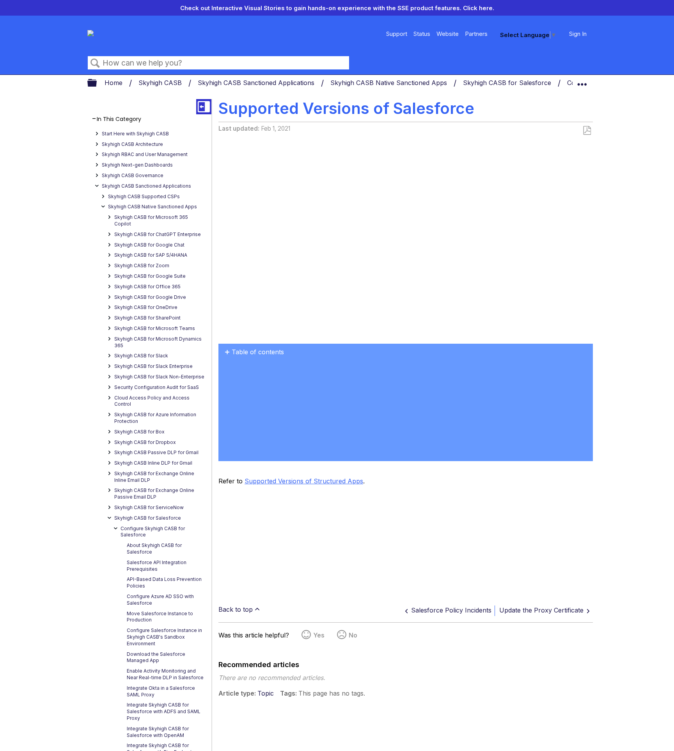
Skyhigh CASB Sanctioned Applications (257, 83)
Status (421, 33)
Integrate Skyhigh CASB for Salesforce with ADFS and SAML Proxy (163, 711)
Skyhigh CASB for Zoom (141, 265)
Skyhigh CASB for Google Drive (150, 297)
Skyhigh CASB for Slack (141, 356)
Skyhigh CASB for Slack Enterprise (153, 366)
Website (447, 33)
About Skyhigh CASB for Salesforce (154, 548)
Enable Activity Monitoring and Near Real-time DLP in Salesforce (165, 674)
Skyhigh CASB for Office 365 (147, 286)
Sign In (578, 33)
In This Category (119, 119)
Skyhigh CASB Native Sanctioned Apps (389, 83)
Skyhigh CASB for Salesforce (508, 83)
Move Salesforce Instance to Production (160, 617)
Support (396, 33)
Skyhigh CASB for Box (139, 432)
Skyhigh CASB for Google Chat (149, 245)
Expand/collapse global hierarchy (97, 83)
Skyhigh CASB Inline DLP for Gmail (153, 463)
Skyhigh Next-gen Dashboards (137, 165)
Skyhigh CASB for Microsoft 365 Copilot (151, 220)
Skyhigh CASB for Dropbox (145, 442)
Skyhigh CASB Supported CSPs (144, 196)
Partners (476, 33)
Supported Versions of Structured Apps (304, 481)
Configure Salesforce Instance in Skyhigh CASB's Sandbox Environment (164, 636)
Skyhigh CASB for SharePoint (147, 318)
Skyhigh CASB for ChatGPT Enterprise (157, 234)
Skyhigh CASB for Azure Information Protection (155, 418)
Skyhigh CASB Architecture (132, 144)
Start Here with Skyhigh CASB (135, 134)
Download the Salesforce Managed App (156, 657)
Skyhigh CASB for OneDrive (145, 307)
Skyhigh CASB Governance (132, 175)
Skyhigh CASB (161, 83)
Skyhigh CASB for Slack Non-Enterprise (159, 377)
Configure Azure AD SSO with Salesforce (160, 599)
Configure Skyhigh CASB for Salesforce (153, 532)
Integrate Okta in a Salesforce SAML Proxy (161, 691)
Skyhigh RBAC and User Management (145, 154)
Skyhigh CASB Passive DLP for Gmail (156, 452)
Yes (319, 635)
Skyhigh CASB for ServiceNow (149, 507)
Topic (265, 693)
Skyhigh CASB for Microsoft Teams (154, 328)
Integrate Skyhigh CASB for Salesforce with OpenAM (158, 732)
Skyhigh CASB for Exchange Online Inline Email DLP (154, 476)
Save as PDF (587, 130)
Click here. (478, 8)
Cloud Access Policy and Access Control (152, 401)
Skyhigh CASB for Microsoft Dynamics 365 (158, 342)
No (353, 635)
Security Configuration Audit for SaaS (156, 387)
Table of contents (258, 352)
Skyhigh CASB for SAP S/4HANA (150, 255)
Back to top (235, 609)
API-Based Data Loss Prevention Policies (164, 582)
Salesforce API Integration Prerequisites (156, 565)
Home (114, 83)
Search (95, 63)
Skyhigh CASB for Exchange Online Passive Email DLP (154, 493)
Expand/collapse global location (582, 81)
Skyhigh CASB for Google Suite (150, 276)
